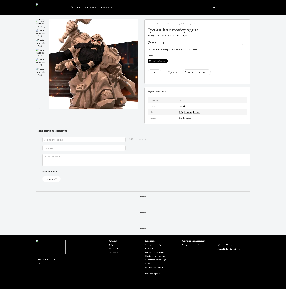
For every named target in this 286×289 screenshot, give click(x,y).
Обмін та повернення (155, 256)
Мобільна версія (45, 263)
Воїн (181, 112)
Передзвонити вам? (190, 245)
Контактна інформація (155, 259)
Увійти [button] (156, 49)
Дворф (182, 106)
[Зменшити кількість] (150, 72)
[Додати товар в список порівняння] (236, 42)
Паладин (188, 112)
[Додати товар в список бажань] (244, 42)
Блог (147, 263)
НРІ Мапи (106, 7)
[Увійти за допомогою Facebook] (150, 139)
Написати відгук (180, 35)
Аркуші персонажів (154, 267)
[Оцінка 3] (71, 171)
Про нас (149, 248)
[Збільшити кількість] (159, 72)
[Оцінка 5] (80, 171)
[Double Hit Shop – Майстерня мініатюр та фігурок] (51, 246)
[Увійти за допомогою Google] (155, 139)
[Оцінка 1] (61, 171)
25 (180, 100)
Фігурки (75, 7)
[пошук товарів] (119, 7)
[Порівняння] (240, 7)
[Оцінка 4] (76, 171)
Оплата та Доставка (154, 252)
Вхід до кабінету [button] (153, 244)
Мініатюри (90, 7)
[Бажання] (232, 7)
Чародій (196, 112)
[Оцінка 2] (66, 171)
